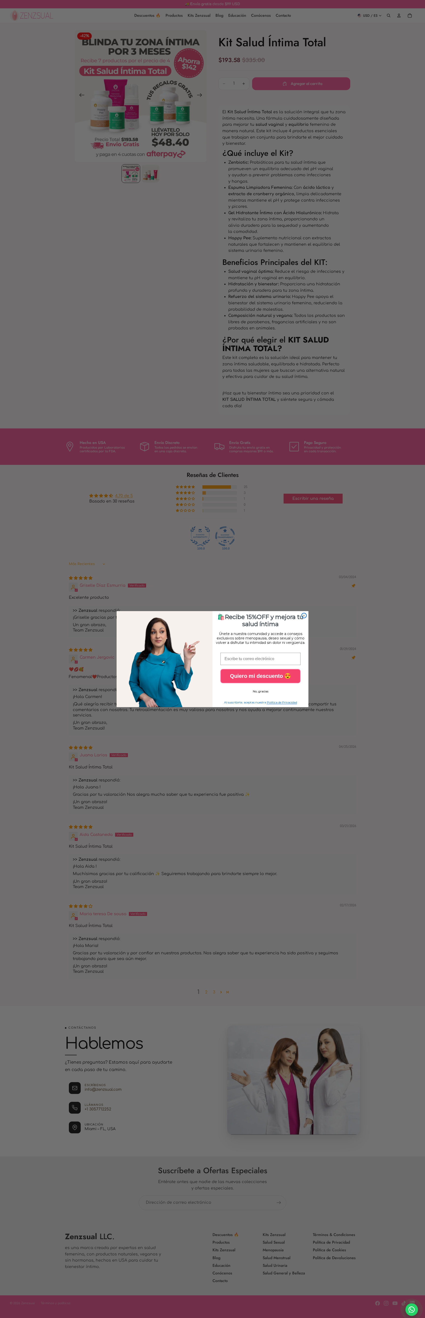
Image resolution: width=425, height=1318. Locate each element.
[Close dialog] (304, 615)
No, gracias (260, 691)
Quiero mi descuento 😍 (260, 676)
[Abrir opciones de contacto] (412, 1309)
